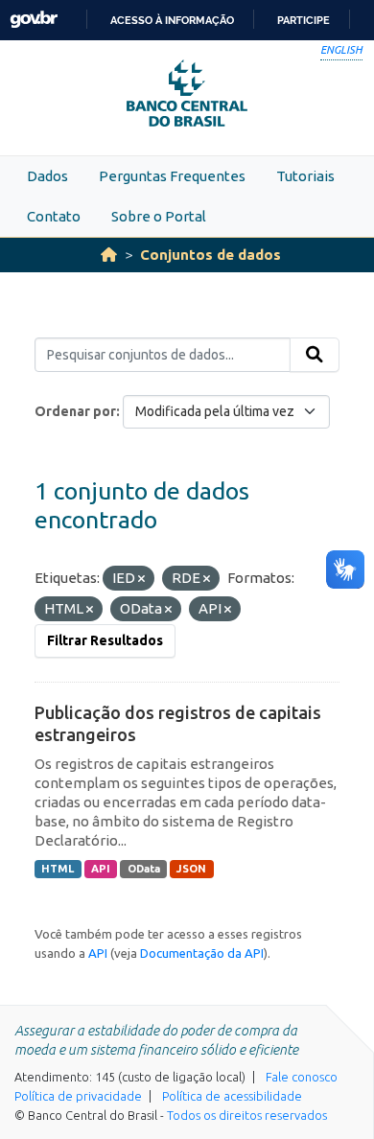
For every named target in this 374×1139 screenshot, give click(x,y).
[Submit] (314, 354)
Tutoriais (305, 176)
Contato (54, 216)
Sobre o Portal (158, 216)
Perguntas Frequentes (172, 176)
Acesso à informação (172, 20)
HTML (57, 868)
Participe (303, 20)
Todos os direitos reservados (247, 1115)
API (100, 868)
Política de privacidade (78, 1096)
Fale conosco (302, 1076)
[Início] (109, 254)
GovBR (34, 20)
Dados (47, 176)
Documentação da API (202, 953)
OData (144, 868)
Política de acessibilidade (232, 1096)
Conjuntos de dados (210, 254)
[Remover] (141, 579)
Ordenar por (75, 411)
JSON (191, 868)
